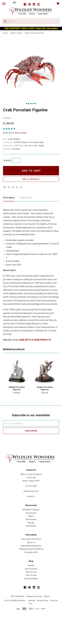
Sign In (31, 516)
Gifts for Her (31, 575)
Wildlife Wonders (18, 601)
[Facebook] (25, 4)
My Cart (31, 523)
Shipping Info (26, 197)
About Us (31, 542)
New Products (31, 569)
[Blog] (38, 4)
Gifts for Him (31, 572)
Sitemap (31, 601)
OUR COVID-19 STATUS (31, 539)
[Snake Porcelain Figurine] (44, 371)
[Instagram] (34, 4)
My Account (31, 513)
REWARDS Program (31, 509)
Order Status (31, 519)
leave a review (21, 133)
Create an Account (34, 596)
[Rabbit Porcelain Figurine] (16, 371)
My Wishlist (31, 526)
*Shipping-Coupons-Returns (31, 549)
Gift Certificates (31, 578)
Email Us (31, 496)
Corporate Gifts (31, 552)
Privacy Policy (42, 601)
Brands (31, 565)
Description (9, 197)
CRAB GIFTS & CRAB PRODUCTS (35, 340)
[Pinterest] (29, 4)
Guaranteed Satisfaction (31, 546)
